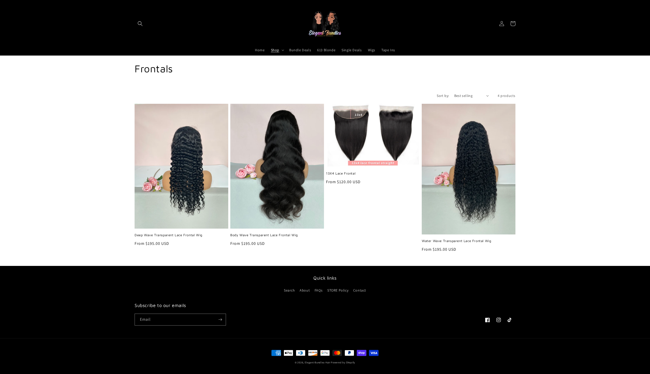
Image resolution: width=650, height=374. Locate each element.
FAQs (318, 290)
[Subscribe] (220, 320)
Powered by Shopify (343, 362)
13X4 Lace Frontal (340, 173)
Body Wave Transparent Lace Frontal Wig (264, 235)
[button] (140, 23)
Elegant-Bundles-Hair (317, 362)
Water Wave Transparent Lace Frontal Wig (456, 241)
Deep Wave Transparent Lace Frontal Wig (168, 235)
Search (289, 290)
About (305, 290)
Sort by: (443, 95)
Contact (359, 290)
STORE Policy (337, 290)
